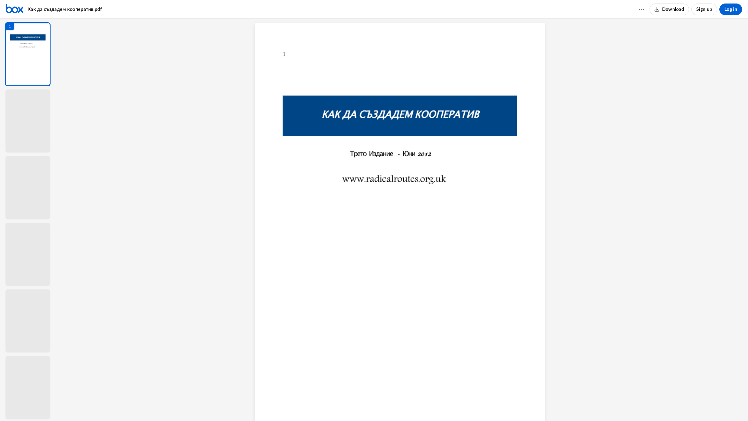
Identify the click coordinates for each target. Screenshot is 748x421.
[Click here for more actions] (641, 9)
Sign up (704, 9)
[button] (28, 54)
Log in (730, 9)
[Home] (14, 9)
